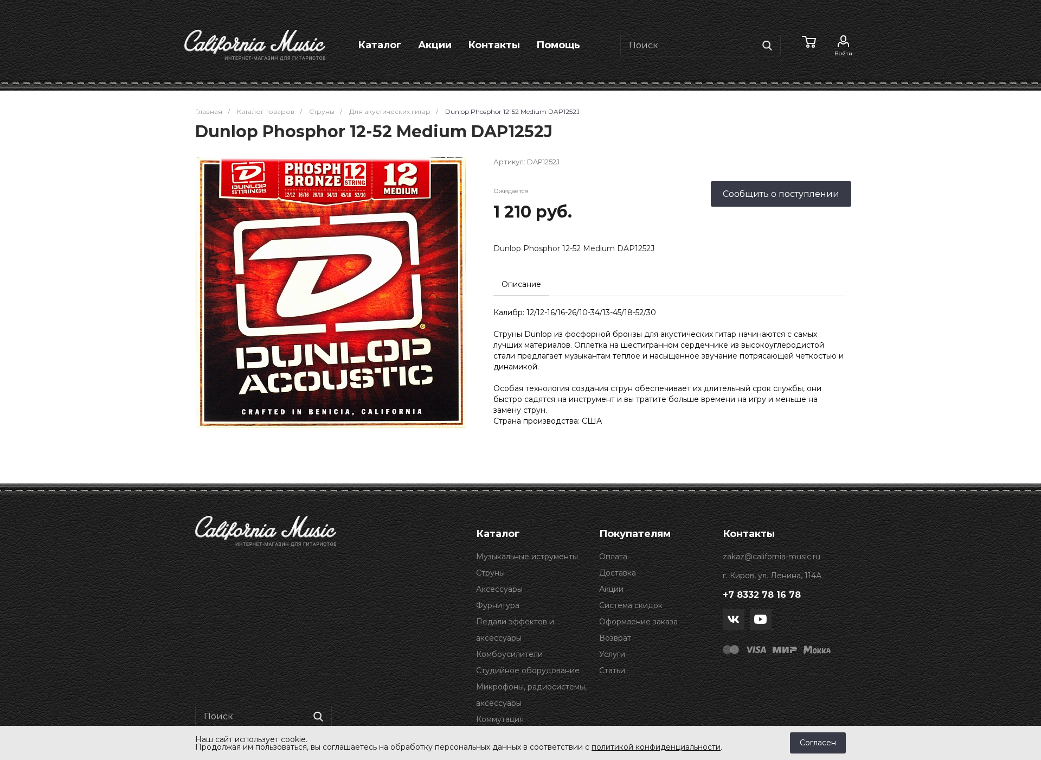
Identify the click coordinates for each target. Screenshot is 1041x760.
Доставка (617, 573)
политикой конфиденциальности (656, 747)
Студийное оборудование (528, 670)
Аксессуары (499, 589)
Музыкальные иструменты (527, 556)
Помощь (558, 45)
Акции (435, 45)
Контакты (494, 45)
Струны (490, 573)
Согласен (818, 743)
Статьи (612, 670)
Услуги (612, 654)
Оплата (613, 556)
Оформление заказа (638, 622)
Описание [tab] (521, 284)
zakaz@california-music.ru (771, 556)
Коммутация (500, 719)
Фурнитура (497, 605)
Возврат (615, 638)
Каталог (380, 45)
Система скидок (631, 605)
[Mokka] (817, 649)
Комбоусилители (509, 654)
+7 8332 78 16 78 (762, 595)
